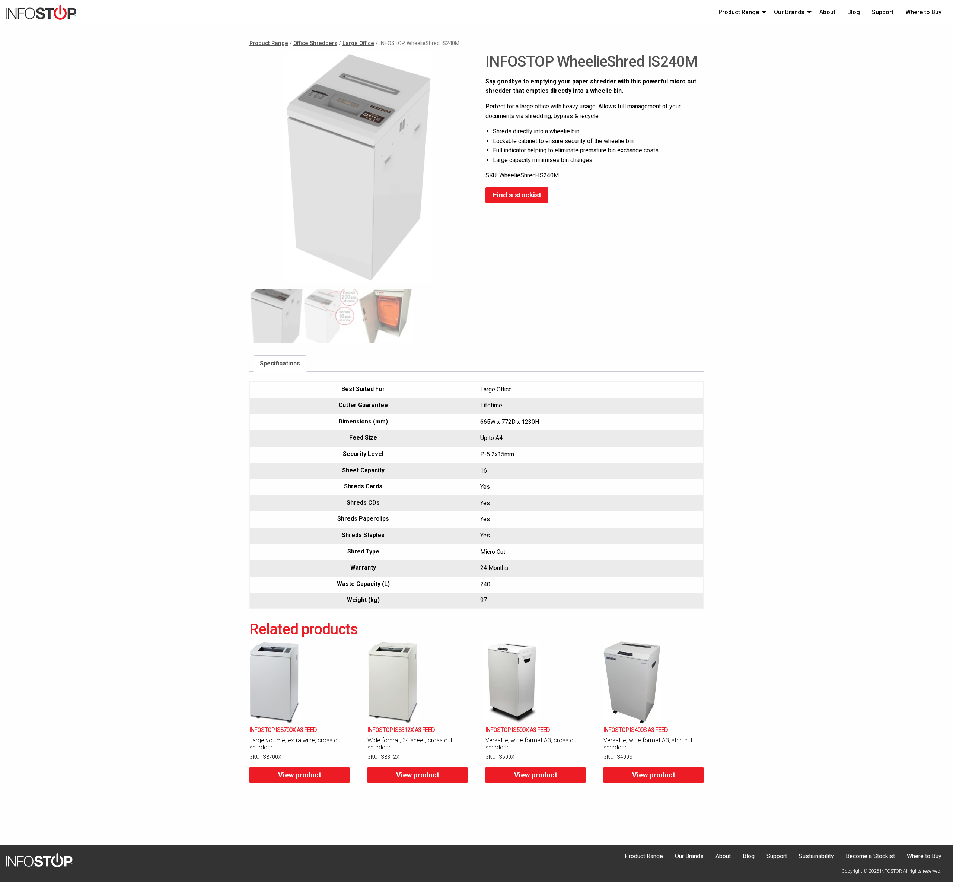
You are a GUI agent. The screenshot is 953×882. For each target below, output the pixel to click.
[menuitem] (740, 12)
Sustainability (816, 856)
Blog (853, 12)
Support (882, 12)
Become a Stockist (870, 856)
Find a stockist (517, 195)
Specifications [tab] (280, 363)
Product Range (738, 12)
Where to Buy (923, 12)
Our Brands (789, 12)
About (827, 12)
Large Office (358, 43)
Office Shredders (315, 43)
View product (299, 775)
